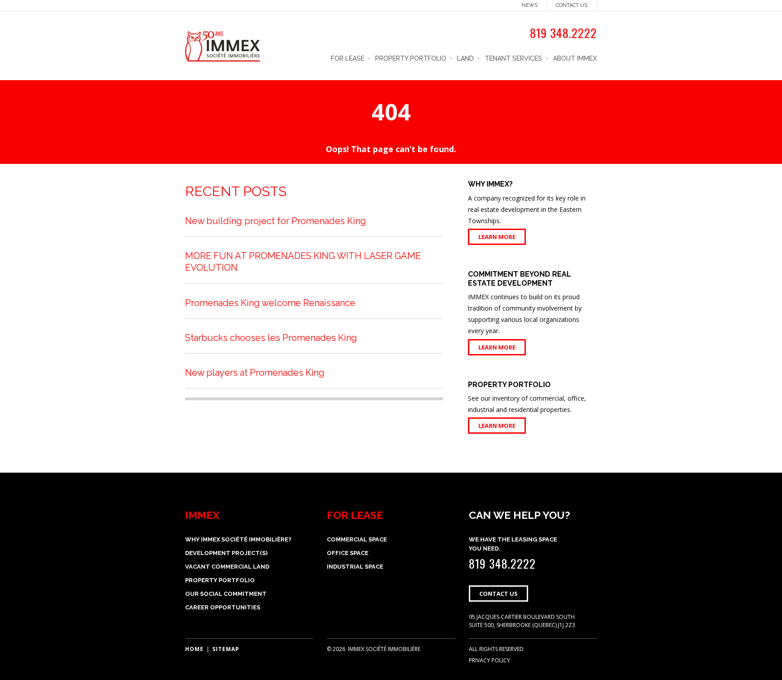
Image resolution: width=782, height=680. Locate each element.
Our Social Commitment (226, 593)
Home (194, 649)
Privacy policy (489, 660)
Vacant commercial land (227, 566)
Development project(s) (226, 553)
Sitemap (225, 649)
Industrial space (355, 566)
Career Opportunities (222, 607)
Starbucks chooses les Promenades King (271, 337)
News (530, 5)
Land (465, 58)
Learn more (496, 237)
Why (238, 539)
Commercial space (357, 539)
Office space (347, 553)
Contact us (571, 5)
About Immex (575, 58)
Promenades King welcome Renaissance (270, 302)
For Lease (347, 58)
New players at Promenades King (254, 372)
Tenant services (513, 58)
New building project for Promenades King (275, 220)
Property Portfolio (410, 58)
